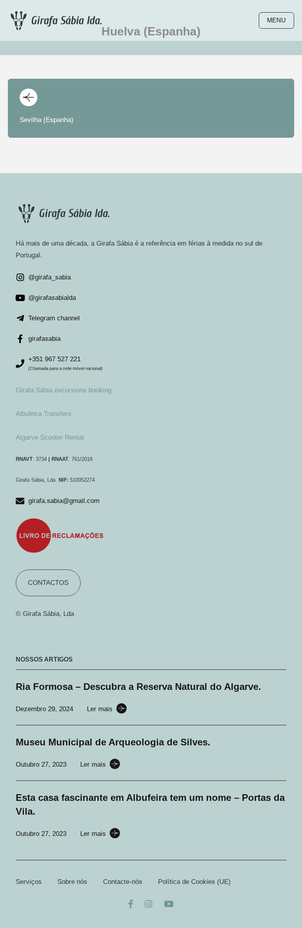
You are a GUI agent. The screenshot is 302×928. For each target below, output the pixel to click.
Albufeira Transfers (44, 414)
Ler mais (99, 709)
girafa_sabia (53, 277)
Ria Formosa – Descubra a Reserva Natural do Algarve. (138, 686)
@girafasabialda (52, 297)
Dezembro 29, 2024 (44, 709)
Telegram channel (54, 318)
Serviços (29, 881)
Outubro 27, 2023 (41, 764)
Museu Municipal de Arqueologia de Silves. (113, 742)
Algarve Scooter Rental (50, 437)
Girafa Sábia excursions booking (63, 390)
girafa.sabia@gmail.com (63, 501)
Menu (276, 20)
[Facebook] (131, 905)
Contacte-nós (122, 881)
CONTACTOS (48, 582)
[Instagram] (148, 905)
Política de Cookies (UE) (194, 881)
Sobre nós (72, 881)
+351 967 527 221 (54, 359)
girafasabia (44, 338)
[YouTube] (169, 905)
